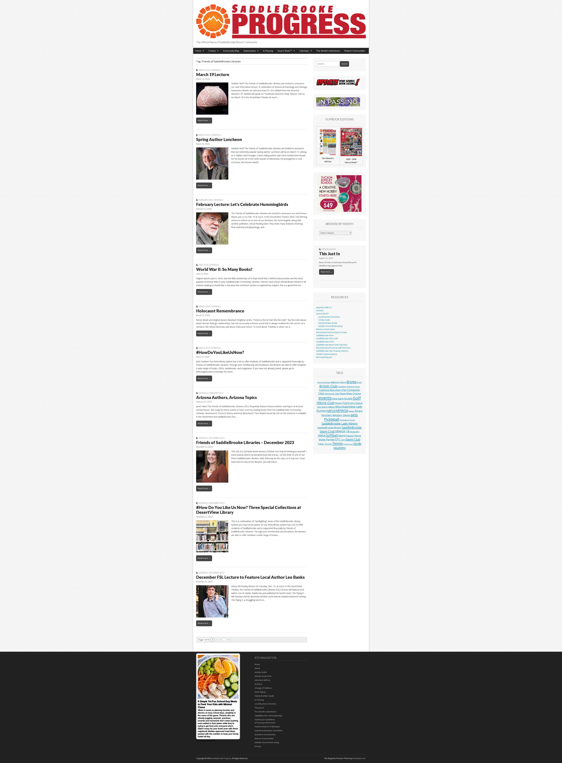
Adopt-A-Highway (323, 382)
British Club (328, 386)
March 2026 (204, 70)
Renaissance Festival (347, 420)
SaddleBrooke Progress (221, 758)
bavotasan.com (359, 758)
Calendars (304, 51)
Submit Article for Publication (267, 726)
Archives (320, 310)
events (325, 398)
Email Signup (260, 692)
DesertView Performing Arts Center (331, 332)
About (257, 668)
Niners (359, 411)
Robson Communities (354, 51)
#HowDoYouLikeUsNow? (220, 352)
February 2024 (216, 393)
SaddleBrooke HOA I (325, 335)
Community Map (231, 51)
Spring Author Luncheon (219, 139)
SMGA (322, 435)
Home (198, 51)
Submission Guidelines (265, 719)
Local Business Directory (329, 317)
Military (331, 407)
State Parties (327, 439)
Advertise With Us (324, 307)
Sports (342, 435)
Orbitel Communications (326, 354)
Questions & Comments (265, 734)
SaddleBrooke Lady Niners (340, 423)
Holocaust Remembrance (220, 310)
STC (337, 439)
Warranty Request (324, 357)
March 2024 (204, 306)
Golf (357, 398)
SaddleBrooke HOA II (325, 341)
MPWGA (342, 410)
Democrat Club (332, 393)
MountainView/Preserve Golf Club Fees (333, 348)
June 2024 (203, 265)
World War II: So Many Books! (224, 269)
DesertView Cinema (350, 393)
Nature (351, 411)
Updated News (328, 249)
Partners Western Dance (335, 415)
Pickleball (331, 419)
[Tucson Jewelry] (339, 193)
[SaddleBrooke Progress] (281, 19)
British (359, 382)
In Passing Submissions (265, 722)
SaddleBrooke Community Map (268, 715)
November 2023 (216, 503)
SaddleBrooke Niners (329, 427)
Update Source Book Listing (330, 326)
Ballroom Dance (338, 382)
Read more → (204, 120)
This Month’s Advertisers (328, 51)
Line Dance (322, 406)
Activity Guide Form (263, 676)
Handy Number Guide (327, 323)
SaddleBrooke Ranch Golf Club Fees (331, 345)
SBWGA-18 (342, 431)
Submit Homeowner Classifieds (268, 730)
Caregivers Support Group (349, 386)
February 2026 (205, 200)
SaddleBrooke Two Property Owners (332, 351)
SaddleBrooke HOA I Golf (327, 338)
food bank (338, 398)
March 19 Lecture (212, 74)
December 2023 (216, 438)
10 (228, 640)
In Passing (268, 51)
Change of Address (263, 688)
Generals (216, 70)
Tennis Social (348, 444)
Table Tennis (325, 443)
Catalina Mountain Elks (333, 390)
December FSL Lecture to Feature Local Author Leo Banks (250, 577)
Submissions (249, 51)
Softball (332, 435)
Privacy (258, 746)
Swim (343, 440)
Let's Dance (355, 403)
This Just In (329, 253)
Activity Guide (324, 320)
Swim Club (353, 439)
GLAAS (348, 398)
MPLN (331, 411)
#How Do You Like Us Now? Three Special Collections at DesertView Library (248, 510)
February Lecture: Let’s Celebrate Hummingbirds (242, 204)
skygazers (354, 431)
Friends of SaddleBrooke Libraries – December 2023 (245, 442)
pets (354, 415)
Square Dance (353, 435)
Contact (212, 51)
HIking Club (325, 403)
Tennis (337, 443)
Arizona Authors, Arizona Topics (226, 397)
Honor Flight (342, 403)
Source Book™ (284, 51)
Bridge (352, 382)
